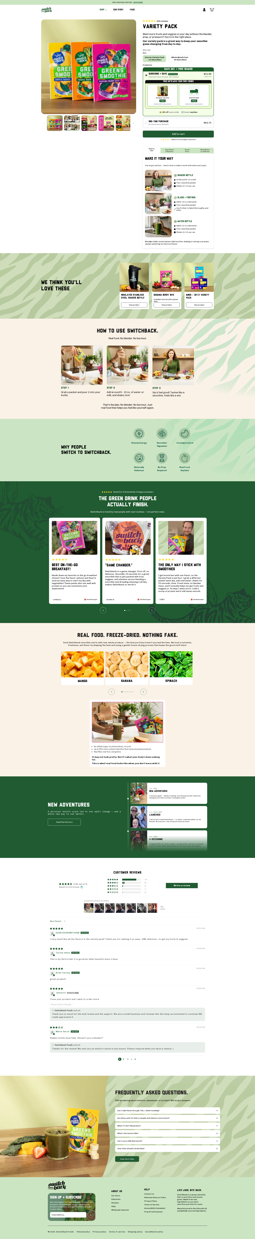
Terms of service (117, 1232)
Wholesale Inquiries (120, 1210)
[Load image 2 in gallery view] (72, 123)
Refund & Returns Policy (155, 1198)
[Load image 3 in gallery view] (89, 123)
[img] (56, 928)
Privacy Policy (150, 1201)
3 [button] (128, 1059)
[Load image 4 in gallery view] (106, 123)
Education (115, 1199)
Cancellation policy (154, 1232)
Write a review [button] (182, 885)
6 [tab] (131, 691)
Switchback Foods (65, 1232)
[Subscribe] (90, 1215)
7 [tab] (133, 691)
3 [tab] (128, 610)
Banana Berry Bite (164, 295)
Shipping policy (135, 1232)
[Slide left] (44, 123)
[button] (103, 10)
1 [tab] (124, 610)
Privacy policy (99, 1232)
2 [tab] (126, 610)
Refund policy (83, 1232)
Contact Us (149, 1194)
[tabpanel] (74, 561)
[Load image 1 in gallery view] (55, 123)
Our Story (115, 1196)
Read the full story (64, 822)
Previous (103, 610)
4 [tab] (130, 610)
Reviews (115, 1203)
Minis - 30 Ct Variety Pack (197, 296)
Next (152, 610)
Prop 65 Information (153, 1212)
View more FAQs (127, 1159)
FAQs (113, 1206)
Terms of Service (151, 1205)
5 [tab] (129, 691)
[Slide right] (133, 123)
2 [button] (123, 1059)
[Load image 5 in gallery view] (123, 123)
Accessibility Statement (154, 1208)
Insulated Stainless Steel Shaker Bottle (132, 296)
